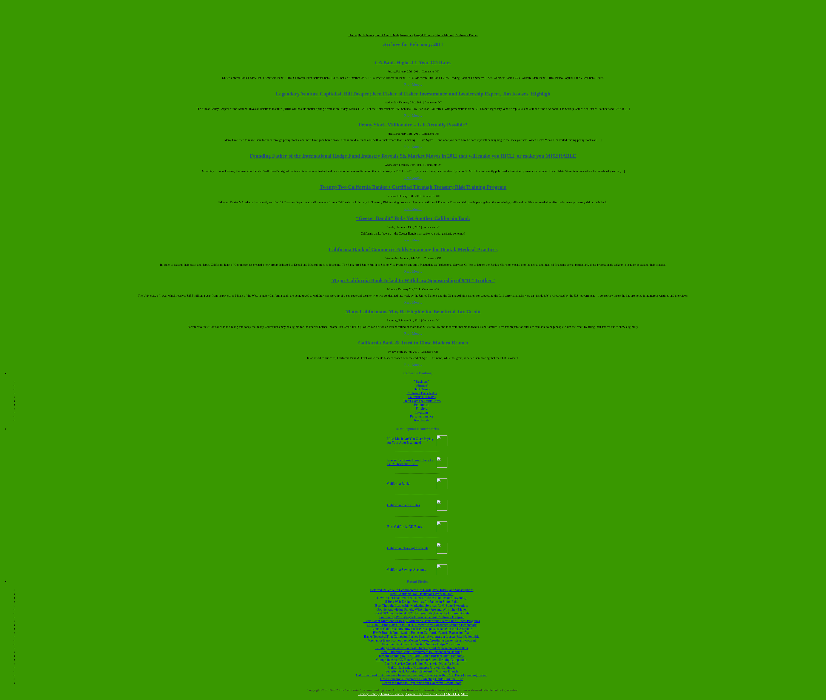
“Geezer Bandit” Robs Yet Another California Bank (413, 218)
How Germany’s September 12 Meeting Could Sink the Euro (421, 679)
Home (352, 35)
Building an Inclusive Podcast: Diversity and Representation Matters (421, 648)
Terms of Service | (393, 694)
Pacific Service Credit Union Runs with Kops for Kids (422, 663)
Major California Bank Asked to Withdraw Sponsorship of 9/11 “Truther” (413, 280)
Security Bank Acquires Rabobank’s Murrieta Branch (421, 671)
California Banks (466, 35)
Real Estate (421, 420)
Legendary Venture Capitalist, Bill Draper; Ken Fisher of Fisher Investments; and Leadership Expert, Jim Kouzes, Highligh (413, 94)
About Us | (453, 694)
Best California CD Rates (404, 526)
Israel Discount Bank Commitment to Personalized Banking (421, 652)
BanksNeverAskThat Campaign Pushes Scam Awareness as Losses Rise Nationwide (421, 636)
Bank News (366, 35)
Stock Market (444, 35)
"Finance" (421, 385)
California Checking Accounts (407, 548)
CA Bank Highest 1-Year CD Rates (413, 62)
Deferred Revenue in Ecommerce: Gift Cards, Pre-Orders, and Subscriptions (421, 590)
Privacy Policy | (369, 694)
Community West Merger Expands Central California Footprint (421, 617)
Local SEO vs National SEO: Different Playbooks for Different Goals (421, 613)
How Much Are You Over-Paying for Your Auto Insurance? (410, 440)
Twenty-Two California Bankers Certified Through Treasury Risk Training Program (413, 187)
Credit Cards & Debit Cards (422, 401)
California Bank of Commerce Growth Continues (421, 667)
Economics (421, 405)
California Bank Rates (422, 393)
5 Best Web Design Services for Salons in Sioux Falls (421, 601)
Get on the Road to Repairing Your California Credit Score (421, 683)
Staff (464, 694)
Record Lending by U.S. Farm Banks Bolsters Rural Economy (421, 656)
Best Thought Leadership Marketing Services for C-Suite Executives (421, 605)
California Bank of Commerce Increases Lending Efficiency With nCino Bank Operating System (421, 675)
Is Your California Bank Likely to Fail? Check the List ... (410, 462)
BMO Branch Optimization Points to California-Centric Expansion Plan (421, 632)
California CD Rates (422, 397)
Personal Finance (421, 416)
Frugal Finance (424, 35)
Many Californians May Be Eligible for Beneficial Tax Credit (413, 311)
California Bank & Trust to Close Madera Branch (413, 342)
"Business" (421, 381)
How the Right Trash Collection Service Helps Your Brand (422, 644)
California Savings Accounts (406, 569)
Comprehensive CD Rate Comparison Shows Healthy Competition (421, 660)
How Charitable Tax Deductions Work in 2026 (421, 594)
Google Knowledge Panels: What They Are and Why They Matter (421, 609)
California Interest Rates (403, 505)
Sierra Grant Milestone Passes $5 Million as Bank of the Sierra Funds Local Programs (422, 621)
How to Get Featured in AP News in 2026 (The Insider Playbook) (421, 598)
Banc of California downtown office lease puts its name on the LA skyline (421, 629)
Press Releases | (434, 694)
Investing (421, 412)
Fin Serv (421, 408)
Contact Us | (415, 694)
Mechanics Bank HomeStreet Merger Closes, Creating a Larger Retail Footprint (422, 640)
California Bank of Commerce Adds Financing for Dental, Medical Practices (413, 249)
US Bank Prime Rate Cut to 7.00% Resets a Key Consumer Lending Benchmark (422, 625)
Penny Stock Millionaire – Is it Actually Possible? (413, 124)
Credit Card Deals (387, 35)
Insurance (406, 35)
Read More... (413, 84)
